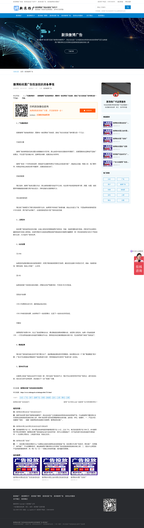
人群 (58, 397)
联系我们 (101, 15)
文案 (68, 397)
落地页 (48, 397)
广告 (26, 397)
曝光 (63, 397)
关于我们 (89, 15)
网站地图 (128, 1)
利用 (43, 397)
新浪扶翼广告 (54, 15)
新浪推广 (19, 15)
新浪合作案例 (78, 15)
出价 (21, 397)
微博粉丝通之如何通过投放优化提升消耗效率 (32, 426)
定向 (54, 397)
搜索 (128, 7)
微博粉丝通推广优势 (120, 146)
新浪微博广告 (66, 15)
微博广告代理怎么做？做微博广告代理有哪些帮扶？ (80, 402)
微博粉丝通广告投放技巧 (21, 402)
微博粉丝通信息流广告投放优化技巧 (28, 412)
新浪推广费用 (42, 15)
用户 (31, 397)
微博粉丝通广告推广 (23, 441)
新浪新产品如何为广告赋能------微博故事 (127, 154)
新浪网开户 (31, 15)
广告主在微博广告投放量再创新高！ (125, 162)
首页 (21, 71)
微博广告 (37, 397)
